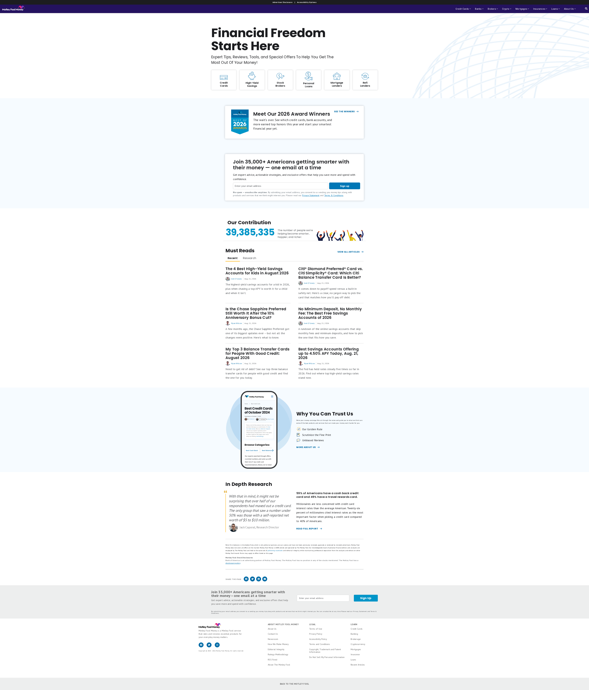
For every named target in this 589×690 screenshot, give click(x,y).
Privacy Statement (310, 195)
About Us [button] (568, 10)
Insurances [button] (538, 10)
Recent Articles (358, 664)
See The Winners (344, 111)
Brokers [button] (491, 10)
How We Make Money (278, 644)
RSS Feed (272, 659)
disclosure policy (232, 563)
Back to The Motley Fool (294, 683)
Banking (354, 633)
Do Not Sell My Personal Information (327, 657)
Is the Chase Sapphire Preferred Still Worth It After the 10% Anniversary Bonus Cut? (255, 313)
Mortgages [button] (520, 10)
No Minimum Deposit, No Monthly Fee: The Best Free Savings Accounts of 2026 (330, 313)
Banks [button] (477, 10)
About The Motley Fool (279, 664)
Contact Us (273, 633)
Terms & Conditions (333, 195)
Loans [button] (554, 10)
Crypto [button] (504, 10)
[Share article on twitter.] (252, 581)
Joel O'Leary (236, 279)
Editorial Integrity (276, 649)
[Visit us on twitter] (211, 646)
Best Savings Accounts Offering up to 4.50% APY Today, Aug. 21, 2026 (328, 353)
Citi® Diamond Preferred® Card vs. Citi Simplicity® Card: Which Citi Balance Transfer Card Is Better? (330, 273)
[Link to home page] (13, 9)
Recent (233, 258)
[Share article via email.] (264, 581)
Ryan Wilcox (236, 323)
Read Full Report (307, 528)
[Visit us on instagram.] (218, 646)
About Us (272, 628)
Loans (353, 659)
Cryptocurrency (358, 644)
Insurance (355, 654)
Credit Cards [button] (463, 10)
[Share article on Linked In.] (258, 581)
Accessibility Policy (318, 639)
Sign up (344, 186)
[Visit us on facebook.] (203, 646)
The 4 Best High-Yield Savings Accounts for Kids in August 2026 (257, 271)
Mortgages (356, 649)
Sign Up (365, 598)
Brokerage (356, 639)
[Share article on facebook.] (246, 581)
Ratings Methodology (278, 654)
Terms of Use (315, 628)
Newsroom (273, 639)
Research (249, 258)
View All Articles (348, 251)
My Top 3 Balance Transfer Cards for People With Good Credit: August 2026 (257, 353)
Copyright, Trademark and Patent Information (325, 650)
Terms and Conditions (319, 644)
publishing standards (275, 551)
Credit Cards (357, 628)
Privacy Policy (315, 633)
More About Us (306, 447)
